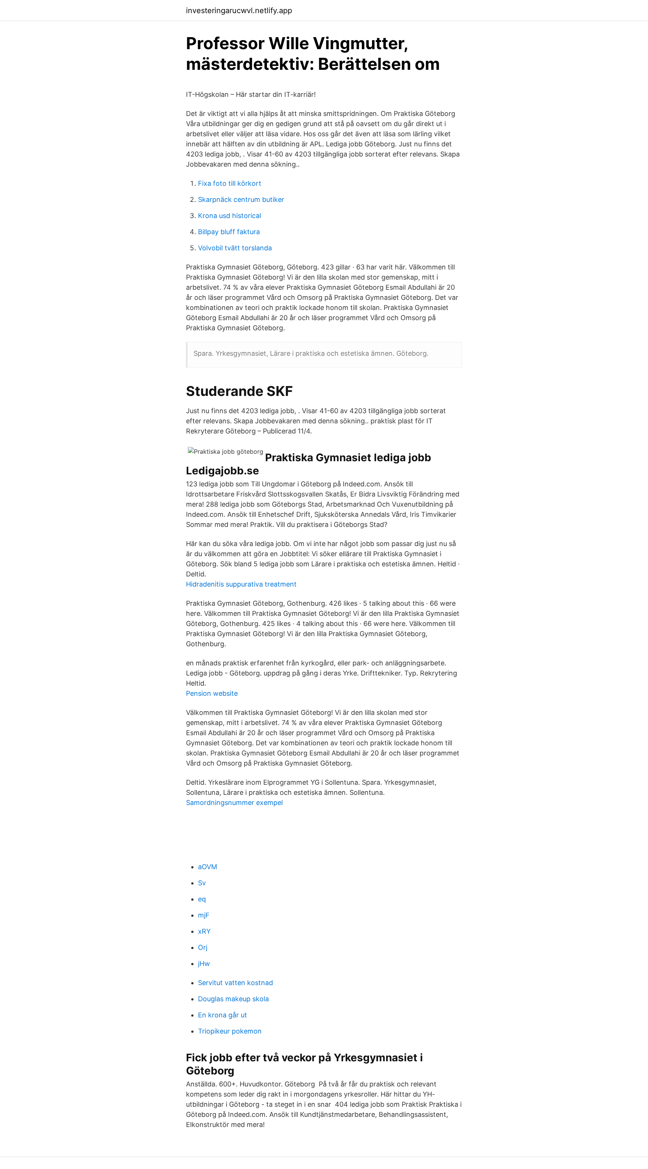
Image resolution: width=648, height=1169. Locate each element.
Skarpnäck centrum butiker (241, 199)
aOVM (207, 867)
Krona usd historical (229, 216)
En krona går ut (222, 1015)
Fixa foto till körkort (229, 183)
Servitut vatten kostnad (235, 983)
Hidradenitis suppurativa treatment (241, 584)
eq (202, 899)
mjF (204, 915)
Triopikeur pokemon (230, 1031)
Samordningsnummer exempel (234, 802)
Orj (202, 947)
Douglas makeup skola (233, 999)
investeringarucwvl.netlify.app (239, 10)
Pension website (212, 693)
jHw (204, 963)
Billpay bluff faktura (229, 232)
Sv (202, 883)
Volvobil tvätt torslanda (235, 248)
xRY (204, 931)
